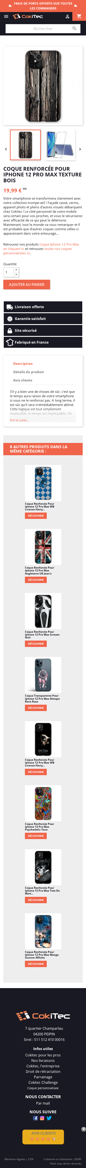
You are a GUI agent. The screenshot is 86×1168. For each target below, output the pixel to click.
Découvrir (36, 516)
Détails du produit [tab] (28, 372)
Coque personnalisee (43, 1088)
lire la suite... (19, 420)
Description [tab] (23, 363)
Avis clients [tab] (22, 380)
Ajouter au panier (26, 284)
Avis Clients (43, 1133)
